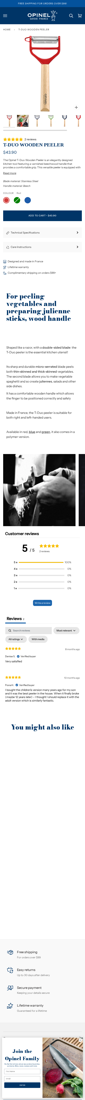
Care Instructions (21, 246)
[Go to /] (42, 15)
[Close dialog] (80, 1040)
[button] (39, 490)
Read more (9, 173)
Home (7, 29)
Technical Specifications (25, 232)
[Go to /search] (68, 15)
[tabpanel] (42, 668)
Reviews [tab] (15, 618)
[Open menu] (7, 15)
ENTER (22, 1085)
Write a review (42, 602)
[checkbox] (38, 639)
